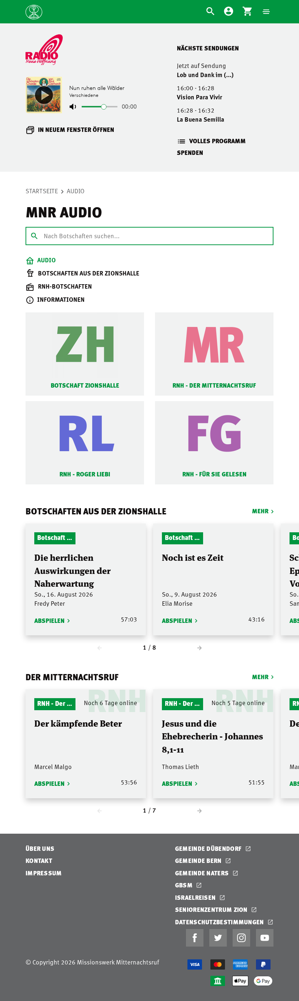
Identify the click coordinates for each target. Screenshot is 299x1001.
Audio (76, 190)
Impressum (44, 873)
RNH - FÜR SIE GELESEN (214, 474)
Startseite (42, 190)
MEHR (260, 510)
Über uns (40, 848)
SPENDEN (190, 152)
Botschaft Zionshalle (55, 537)
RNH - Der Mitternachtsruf (55, 703)
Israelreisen (196, 897)
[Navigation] (266, 11)
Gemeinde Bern (199, 860)
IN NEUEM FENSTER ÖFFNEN (76, 129)
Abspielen (49, 620)
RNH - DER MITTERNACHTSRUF (214, 385)
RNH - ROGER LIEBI (84, 474)
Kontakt (39, 860)
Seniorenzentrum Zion (212, 909)
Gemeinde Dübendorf (209, 848)
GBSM (184, 885)
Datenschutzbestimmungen (220, 921)
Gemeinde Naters (202, 873)
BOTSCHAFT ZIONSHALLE (85, 385)
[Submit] (34, 235)
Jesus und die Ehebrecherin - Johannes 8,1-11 (212, 735)
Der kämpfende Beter (78, 722)
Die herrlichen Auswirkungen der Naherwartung (72, 570)
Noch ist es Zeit (193, 557)
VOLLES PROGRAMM (217, 140)
